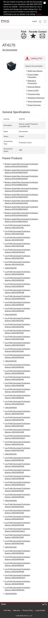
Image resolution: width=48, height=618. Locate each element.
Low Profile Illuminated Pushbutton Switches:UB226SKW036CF (17, 576)
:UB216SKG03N (11, 361)
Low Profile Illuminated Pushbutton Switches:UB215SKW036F (17, 303)
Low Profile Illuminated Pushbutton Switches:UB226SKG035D (17, 511)
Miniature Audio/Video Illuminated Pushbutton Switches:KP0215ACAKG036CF (21, 189)
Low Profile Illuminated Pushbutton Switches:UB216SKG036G (17, 356)
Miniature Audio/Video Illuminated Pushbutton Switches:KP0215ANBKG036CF (21, 208)
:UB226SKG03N (11, 547)
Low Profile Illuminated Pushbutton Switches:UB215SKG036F (17, 257)
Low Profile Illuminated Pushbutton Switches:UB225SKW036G (17, 496)
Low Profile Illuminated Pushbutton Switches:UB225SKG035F (17, 425)
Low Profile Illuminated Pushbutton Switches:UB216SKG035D (17, 325)
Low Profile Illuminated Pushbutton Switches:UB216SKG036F (17, 350)
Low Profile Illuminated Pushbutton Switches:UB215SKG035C (17, 226)
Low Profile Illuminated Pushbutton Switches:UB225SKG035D (17, 418)
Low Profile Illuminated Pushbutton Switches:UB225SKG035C (17, 412)
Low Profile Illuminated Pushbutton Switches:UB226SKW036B (17, 570)
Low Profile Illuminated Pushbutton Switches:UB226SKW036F (17, 582)
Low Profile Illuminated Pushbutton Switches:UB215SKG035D (17, 232)
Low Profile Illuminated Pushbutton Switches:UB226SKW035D (17, 558)
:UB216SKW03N (11, 408)
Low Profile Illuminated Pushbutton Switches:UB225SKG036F (17, 443)
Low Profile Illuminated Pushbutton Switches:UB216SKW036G (17, 402)
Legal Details (40, 610)
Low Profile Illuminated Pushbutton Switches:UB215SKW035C (17, 273)
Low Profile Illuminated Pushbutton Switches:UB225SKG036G (17, 449)
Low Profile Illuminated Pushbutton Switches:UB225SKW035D (17, 465)
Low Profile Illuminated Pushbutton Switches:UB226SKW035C (17, 552)
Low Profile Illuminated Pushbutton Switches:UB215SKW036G (17, 309)
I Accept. (39, 14)
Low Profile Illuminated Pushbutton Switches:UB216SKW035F (17, 378)
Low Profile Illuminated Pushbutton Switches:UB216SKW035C (17, 366)
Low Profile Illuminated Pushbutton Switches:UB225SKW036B (17, 477)
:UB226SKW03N (11, 594)
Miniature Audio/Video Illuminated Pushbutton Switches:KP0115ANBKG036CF (21, 183)
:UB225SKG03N (11, 454)
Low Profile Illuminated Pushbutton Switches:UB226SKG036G (17, 542)
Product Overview (34, 105)
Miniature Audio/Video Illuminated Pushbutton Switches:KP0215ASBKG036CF (21, 220)
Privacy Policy (28, 610)
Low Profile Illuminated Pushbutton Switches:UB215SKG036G (17, 263)
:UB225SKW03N (11, 501)
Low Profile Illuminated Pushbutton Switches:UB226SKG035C (17, 505)
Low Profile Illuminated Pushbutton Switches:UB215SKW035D (17, 279)
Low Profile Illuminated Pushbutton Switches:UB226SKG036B (17, 524)
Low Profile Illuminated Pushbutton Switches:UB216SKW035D (17, 372)
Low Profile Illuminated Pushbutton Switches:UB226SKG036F (17, 536)
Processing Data (34, 94)
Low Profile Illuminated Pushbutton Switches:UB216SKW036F (17, 396)
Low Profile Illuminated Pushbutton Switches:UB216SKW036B (17, 384)
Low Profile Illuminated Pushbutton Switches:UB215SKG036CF (17, 251)
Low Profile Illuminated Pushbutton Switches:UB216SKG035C (17, 319)
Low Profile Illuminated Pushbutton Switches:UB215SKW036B (17, 291)
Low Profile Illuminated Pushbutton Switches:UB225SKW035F (17, 471)
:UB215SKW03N (11, 314)
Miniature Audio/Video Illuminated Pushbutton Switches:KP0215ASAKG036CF (21, 214)
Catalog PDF (36, 58)
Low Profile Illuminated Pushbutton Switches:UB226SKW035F (17, 564)
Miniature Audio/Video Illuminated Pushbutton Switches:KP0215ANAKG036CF (21, 202)
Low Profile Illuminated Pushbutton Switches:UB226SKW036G (17, 589)
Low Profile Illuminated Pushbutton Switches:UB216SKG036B (17, 338)
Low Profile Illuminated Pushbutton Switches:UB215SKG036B (17, 245)
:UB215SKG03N (11, 268)
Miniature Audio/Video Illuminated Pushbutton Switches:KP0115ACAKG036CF (21, 165)
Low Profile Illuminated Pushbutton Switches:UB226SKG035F (17, 518)
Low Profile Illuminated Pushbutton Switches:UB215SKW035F (17, 285)
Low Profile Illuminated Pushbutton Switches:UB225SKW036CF (17, 483)
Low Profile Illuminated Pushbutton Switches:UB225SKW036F (17, 489)
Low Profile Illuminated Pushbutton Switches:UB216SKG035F (17, 331)
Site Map (7, 610)
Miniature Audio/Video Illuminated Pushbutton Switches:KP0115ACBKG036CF (21, 171)
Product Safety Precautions (33, 76)
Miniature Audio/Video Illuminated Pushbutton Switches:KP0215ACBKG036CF (21, 196)
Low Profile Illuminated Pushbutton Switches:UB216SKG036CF (17, 344)
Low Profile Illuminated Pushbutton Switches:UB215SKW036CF (17, 297)
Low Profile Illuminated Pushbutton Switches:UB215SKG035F (17, 238)
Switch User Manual (35, 71)
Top (45, 604)
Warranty (16, 610)
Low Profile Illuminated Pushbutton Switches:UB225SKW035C (17, 459)
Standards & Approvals (36, 98)
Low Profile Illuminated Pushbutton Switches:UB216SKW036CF (17, 390)
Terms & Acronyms (34, 101)
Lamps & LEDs (33, 90)
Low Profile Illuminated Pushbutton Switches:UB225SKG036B (17, 431)
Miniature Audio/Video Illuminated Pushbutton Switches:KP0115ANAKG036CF (21, 177)
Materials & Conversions (32, 82)
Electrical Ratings (34, 87)
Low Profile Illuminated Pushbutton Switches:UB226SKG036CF (17, 530)
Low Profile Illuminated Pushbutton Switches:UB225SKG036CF (17, 437)
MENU (45, 21)
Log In (34, 21)
